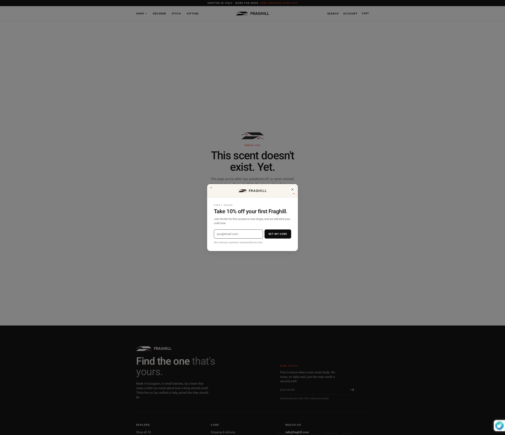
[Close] (292, 189)
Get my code (277, 234)
